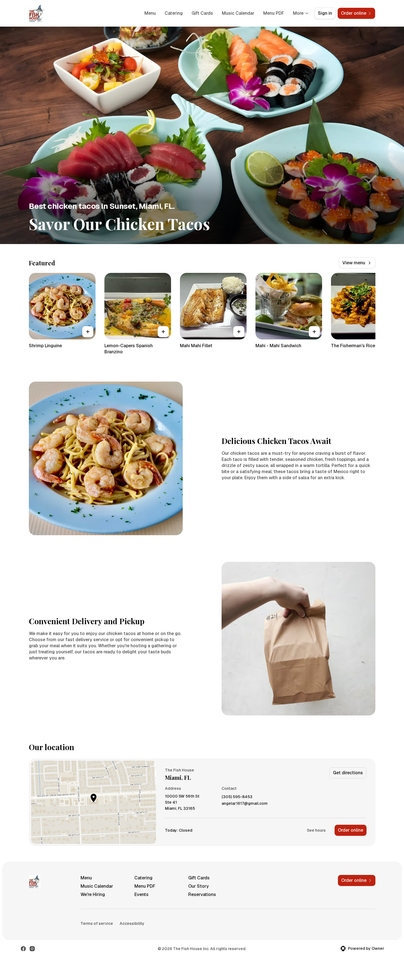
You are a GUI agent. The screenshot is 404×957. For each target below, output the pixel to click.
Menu (150, 13)
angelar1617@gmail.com (245, 803)
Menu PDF (273, 13)
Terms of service (97, 923)
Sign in (325, 13)
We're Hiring (93, 894)
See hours (316, 830)
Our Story (198, 886)
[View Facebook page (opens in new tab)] (23, 948)
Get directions (348, 773)
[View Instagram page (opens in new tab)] (32, 948)
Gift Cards (202, 13)
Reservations (202, 894)
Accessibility (132, 923)
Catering (174, 13)
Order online (350, 830)
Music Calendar (238, 13)
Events (141, 894)
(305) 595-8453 (237, 796)
